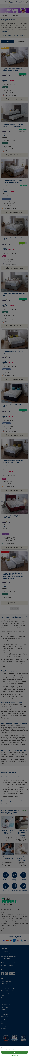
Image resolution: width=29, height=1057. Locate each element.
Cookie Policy (11, 1049)
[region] (14, 1051)
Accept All (14, 1052)
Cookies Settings (14, 1055)
